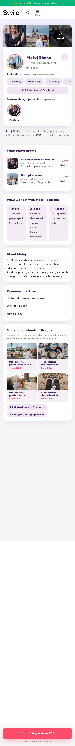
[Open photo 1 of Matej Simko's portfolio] (14, 36)
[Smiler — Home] (12, 12)
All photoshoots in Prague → (27, 407)
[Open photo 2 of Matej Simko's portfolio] (37, 36)
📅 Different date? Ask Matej (38, 90)
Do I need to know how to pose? (26, 298)
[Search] (27, 12)
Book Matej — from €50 (37, 733)
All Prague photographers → (27, 414)
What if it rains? (17, 305)
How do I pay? (15, 313)
